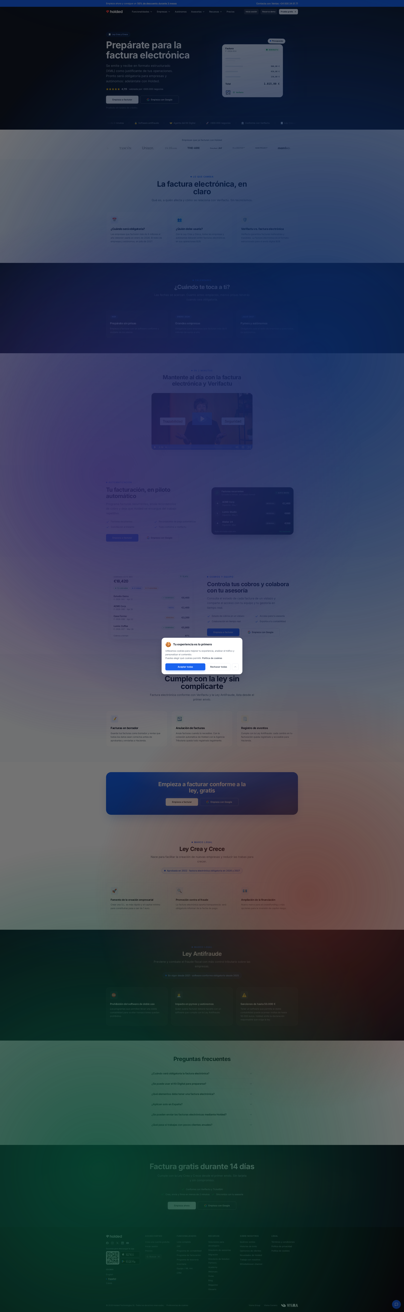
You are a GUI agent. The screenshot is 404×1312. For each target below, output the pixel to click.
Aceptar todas (185, 666)
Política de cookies (212, 658)
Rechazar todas (218, 666)
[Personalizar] (235, 667)
